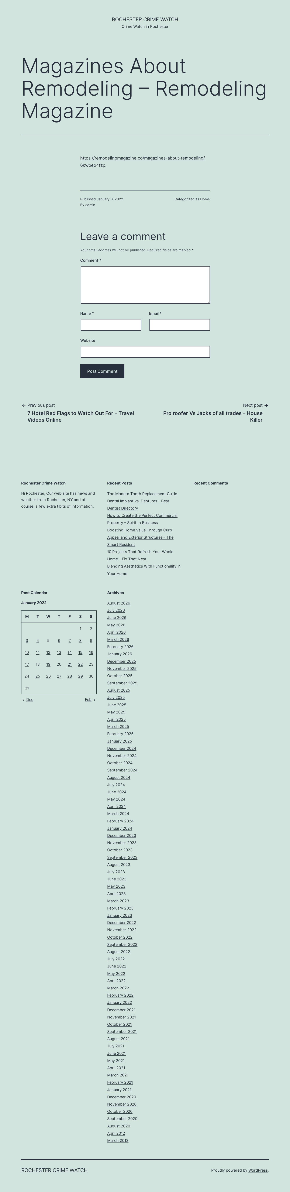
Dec (29, 699)
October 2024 (120, 763)
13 (59, 652)
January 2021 (119, 1089)
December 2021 (121, 1010)
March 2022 (118, 988)
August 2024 (118, 777)
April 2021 (116, 1068)
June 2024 (117, 792)
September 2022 (122, 944)
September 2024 (122, 770)
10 (27, 652)
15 (80, 652)
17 (27, 664)
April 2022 (116, 981)
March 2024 (118, 813)
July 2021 (115, 1046)
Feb (88, 699)
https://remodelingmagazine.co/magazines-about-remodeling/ (142, 158)
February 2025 (120, 734)
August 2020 (118, 1126)
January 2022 (119, 1002)
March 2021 (117, 1075)
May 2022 (116, 973)
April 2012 (116, 1133)
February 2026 (120, 646)
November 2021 (121, 1017)
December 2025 (121, 661)
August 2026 (118, 603)
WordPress (258, 1170)
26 (48, 676)
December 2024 (121, 748)
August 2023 (118, 864)
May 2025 (116, 712)
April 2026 (116, 632)
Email (155, 313)
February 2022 (120, 995)
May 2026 (116, 625)
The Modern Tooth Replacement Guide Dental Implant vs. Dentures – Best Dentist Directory (142, 500)
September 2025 (122, 683)
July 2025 (116, 697)
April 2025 (116, 719)
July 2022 (116, 959)
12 (48, 652)
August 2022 (118, 951)
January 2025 (119, 741)
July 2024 (116, 784)
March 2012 (117, 1140)
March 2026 (118, 639)
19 (48, 664)
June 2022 (116, 966)
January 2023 (119, 915)
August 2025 (118, 690)
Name (87, 313)
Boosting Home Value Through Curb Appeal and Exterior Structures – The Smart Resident (140, 537)
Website (87, 340)
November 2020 (122, 1104)
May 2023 (116, 886)
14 (70, 652)
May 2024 (116, 799)
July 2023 (116, 872)
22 (80, 664)
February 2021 (120, 1082)
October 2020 (119, 1111)
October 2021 (119, 1024)
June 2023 (116, 879)
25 (37, 676)
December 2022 (121, 922)
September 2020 (122, 1118)
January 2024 (119, 828)
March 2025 (118, 726)
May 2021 (116, 1060)
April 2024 (116, 806)
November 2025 (122, 668)
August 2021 (118, 1039)
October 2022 (119, 937)
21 (70, 664)
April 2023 (116, 893)
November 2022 (122, 930)
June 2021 (116, 1053)
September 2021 (122, 1031)
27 (59, 676)
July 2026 (116, 610)
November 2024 (122, 755)
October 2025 (119, 676)
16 (91, 652)
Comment (90, 260)
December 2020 (121, 1097)
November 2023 (122, 842)
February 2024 (120, 821)
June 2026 (116, 617)
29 (80, 676)
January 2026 (119, 654)
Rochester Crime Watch (145, 19)
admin (90, 205)
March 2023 (118, 901)
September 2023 (122, 857)
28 (69, 676)
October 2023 (119, 850)
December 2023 (121, 835)
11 (37, 652)
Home (205, 199)
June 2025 (116, 705)
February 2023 (120, 908)
